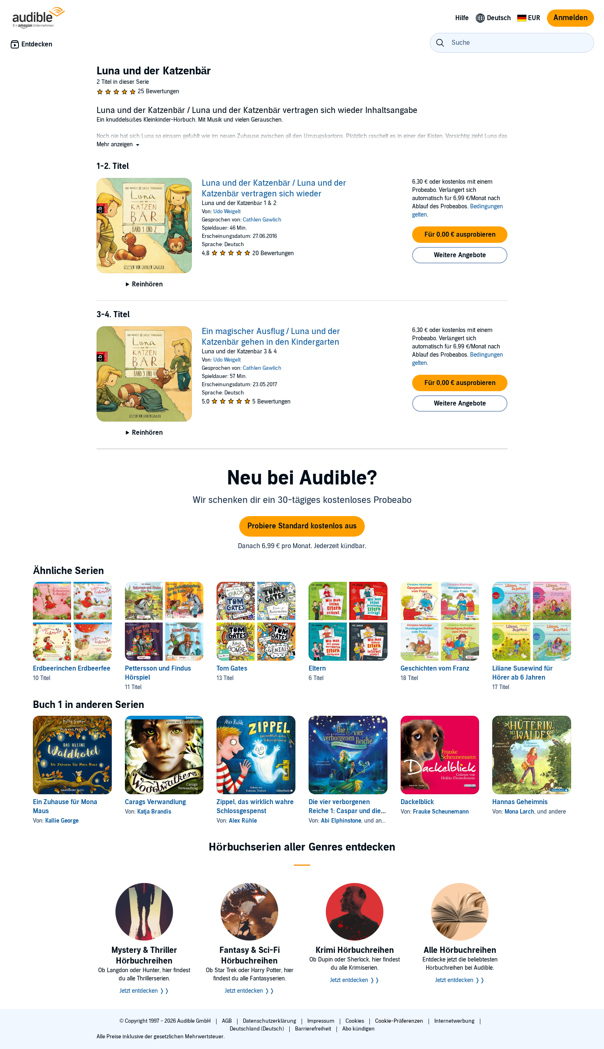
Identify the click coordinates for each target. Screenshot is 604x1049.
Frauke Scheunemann (441, 811)
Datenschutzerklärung (270, 1021)
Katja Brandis (154, 811)
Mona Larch (519, 811)
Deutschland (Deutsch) (257, 1029)
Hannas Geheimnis (520, 802)
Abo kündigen (358, 1029)
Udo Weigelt (227, 211)
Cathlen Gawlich (262, 220)
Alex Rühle (243, 820)
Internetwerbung (455, 1021)
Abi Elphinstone (341, 820)
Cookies (355, 1021)
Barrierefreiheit (313, 1029)
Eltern (317, 668)
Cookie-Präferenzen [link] (399, 1021)
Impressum (321, 1021)
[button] (119, 144)
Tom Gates (232, 668)
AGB (227, 1021)
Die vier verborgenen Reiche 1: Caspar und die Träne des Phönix (345, 811)
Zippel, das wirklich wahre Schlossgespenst (255, 806)
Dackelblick (417, 802)
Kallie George (61, 820)
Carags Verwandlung (155, 802)
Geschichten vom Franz (435, 668)
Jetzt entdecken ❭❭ (144, 990)
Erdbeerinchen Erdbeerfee (72, 668)
